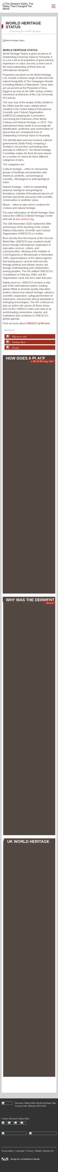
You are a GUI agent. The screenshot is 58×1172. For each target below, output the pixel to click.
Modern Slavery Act (44, 1151)
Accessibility (8, 1151)
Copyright (19, 1151)
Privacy (29, 1151)
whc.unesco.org (25, 219)
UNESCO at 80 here (38, 323)
